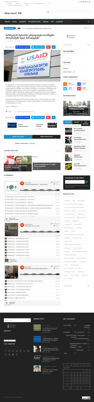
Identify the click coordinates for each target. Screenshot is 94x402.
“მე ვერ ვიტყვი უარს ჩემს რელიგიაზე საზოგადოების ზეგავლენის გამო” (51, 350)
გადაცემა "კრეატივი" (86, 326)
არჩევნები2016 (76, 221)
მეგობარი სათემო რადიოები (14, 5)
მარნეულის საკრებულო (70, 254)
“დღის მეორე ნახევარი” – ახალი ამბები (50, 329)
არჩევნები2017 (68, 224)
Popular (68, 122)
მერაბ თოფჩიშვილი (69, 258)
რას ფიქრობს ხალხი (38, 3)
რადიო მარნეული (69, 268)
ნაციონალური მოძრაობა (70, 261)
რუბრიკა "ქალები (82, 343)
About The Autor (18, 136)
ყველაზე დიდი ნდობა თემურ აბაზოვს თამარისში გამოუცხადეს (16, 166)
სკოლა (66, 275)
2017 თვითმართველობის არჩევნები (23, 111)
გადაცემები (26, 3)
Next (88, 108)
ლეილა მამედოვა (78, 248)
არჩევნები (66, 221)
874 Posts (32, 143)
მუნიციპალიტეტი (81, 258)
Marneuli (74, 210)
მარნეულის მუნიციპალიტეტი (79, 251)
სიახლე (18, 3)
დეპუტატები (67, 238)
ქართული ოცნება (74, 275)
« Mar (70, 388)
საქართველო (81, 271)
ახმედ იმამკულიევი (69, 227)
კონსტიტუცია (67, 248)
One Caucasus (82, 210)
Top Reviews (85, 123)
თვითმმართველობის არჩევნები (72, 244)
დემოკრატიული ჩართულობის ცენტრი (74, 234)
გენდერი (73, 231)
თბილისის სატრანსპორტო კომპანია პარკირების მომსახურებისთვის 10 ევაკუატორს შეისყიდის (55, 28)
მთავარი (9, 3)
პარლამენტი (82, 261)
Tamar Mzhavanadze (69, 217)
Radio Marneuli (81, 214)
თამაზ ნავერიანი (77, 238)
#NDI (74, 200)
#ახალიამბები (81, 200)
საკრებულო (79, 268)
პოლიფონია (81, 335)
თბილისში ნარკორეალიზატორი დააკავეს (80, 165)
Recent (76, 122)
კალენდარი (59, 21)
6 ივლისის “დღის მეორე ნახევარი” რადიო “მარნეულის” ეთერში (50, 371)
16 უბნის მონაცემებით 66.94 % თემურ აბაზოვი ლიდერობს (44, 165)
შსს (65, 278)
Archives (65, 68)
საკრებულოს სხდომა (69, 271)
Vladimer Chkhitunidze (78, 113)
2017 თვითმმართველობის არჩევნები (74, 207)
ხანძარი (70, 278)
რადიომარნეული (74, 265)
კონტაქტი (46, 21)
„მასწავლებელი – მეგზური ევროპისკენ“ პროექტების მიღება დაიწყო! (51, 340)
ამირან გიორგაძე (81, 217)
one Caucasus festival (69, 214)
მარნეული (67, 251)
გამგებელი (79, 227)
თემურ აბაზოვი (68, 241)
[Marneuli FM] (13, 12)
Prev (64, 108)
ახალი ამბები (77, 224)
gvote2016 (66, 210)
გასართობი (80, 332)
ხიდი (27, 5)
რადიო (66, 265)
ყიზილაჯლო (84, 275)
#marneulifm (67, 200)
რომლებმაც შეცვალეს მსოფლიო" (73, 345)
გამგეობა (66, 231)
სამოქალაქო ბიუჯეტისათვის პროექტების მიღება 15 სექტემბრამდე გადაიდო (51, 359)
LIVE (49, 3)
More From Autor (46, 136)
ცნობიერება (80, 350)
